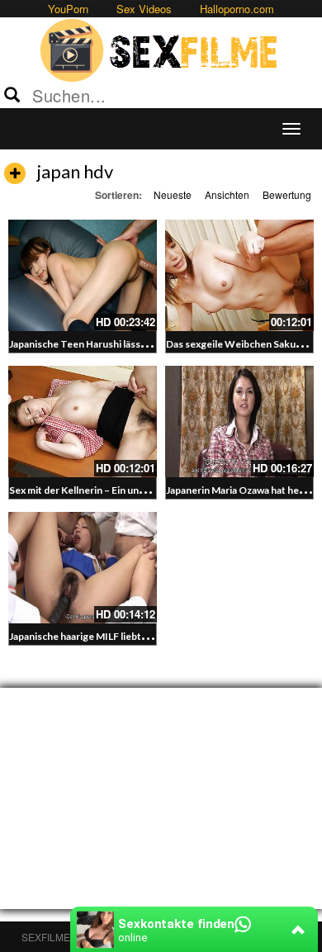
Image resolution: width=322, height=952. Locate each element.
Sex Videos (144, 9)
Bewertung (287, 194)
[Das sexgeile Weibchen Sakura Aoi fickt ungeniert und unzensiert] (239, 275)
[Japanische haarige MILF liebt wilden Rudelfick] (82, 567)
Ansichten (227, 194)
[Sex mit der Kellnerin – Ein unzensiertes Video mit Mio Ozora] (82, 421)
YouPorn (68, 9)
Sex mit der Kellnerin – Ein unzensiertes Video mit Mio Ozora (146, 490)
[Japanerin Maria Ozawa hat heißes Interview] (239, 421)
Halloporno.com (237, 9)
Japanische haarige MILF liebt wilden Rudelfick (113, 636)
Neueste (173, 194)
